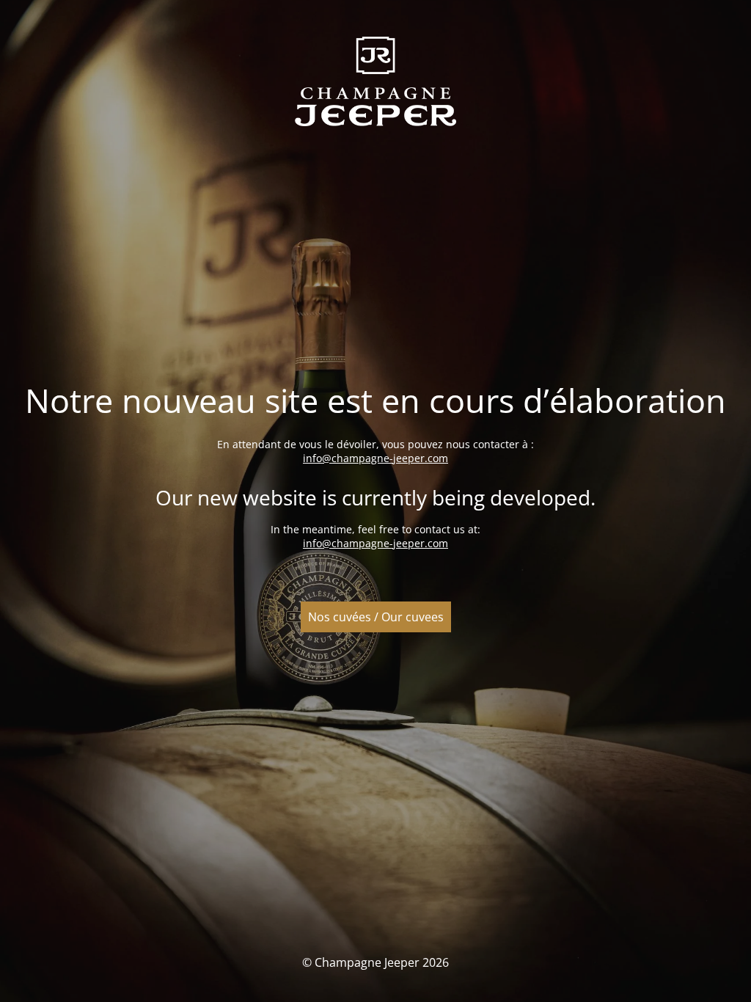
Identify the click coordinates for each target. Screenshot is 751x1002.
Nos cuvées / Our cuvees (376, 617)
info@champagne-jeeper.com (375, 458)
